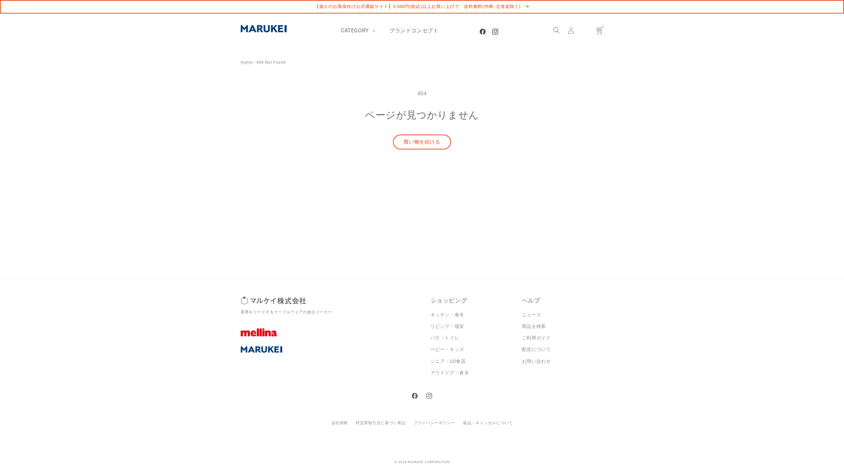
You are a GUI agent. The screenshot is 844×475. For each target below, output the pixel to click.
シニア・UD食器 (448, 361)
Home (246, 62)
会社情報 (339, 423)
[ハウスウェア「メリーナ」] (331, 337)
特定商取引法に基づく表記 (381, 423)
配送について (536, 349)
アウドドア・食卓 (450, 372)
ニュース (531, 314)
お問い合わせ (536, 361)
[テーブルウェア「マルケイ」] (331, 354)
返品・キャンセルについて (488, 423)
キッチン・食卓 (447, 314)
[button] (556, 30)
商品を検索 (534, 326)
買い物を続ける (422, 142)
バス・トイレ (445, 337)
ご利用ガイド (536, 337)
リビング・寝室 (447, 326)
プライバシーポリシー (434, 423)
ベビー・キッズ (447, 349)
